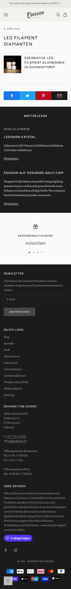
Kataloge (9, 395)
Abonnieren (19, 311)
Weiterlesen (11, 158)
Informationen (13, 369)
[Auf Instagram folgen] (15, 550)
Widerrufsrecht (13, 388)
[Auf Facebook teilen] (12, 95)
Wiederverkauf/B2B (16, 382)
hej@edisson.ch (17, 441)
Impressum (11, 363)
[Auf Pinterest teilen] (43, 95)
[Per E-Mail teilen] (59, 95)
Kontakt (9, 343)
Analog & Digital (35, 243)
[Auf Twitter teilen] (27, 95)
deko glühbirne (17, 129)
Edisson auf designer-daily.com (34, 172)
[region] (35, 235)
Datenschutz (12, 356)
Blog (6, 337)
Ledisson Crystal (20, 137)
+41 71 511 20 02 (16, 436)
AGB (7, 350)
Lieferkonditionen (15, 376)
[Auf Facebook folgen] (6, 550)
